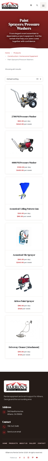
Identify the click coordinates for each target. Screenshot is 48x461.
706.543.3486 (13, 426)
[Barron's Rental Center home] (16, 386)
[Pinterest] (32, 457)
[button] (37, 5)
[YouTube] (37, 457)
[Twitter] (24, 457)
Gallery (32, 443)
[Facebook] (20, 457)
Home (7, 53)
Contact (42, 443)
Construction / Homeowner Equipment (23, 56)
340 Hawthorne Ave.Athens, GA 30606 (15, 412)
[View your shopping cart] (31, 5)
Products (17, 53)
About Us (23, 443)
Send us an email (14, 431)
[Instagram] (28, 457)
